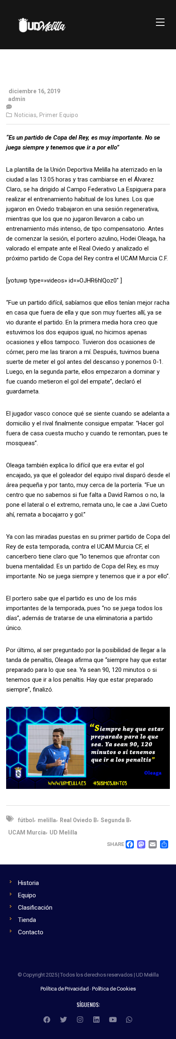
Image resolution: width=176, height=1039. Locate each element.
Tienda (27, 920)
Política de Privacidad (65, 989)
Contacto (30, 932)
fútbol (26, 820)
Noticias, (26, 115)
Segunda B (115, 820)
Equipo (27, 895)
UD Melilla (63, 832)
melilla (47, 820)
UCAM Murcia (27, 832)
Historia (28, 883)
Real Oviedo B (78, 820)
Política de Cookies (113, 989)
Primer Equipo (59, 115)
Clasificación (35, 907)
